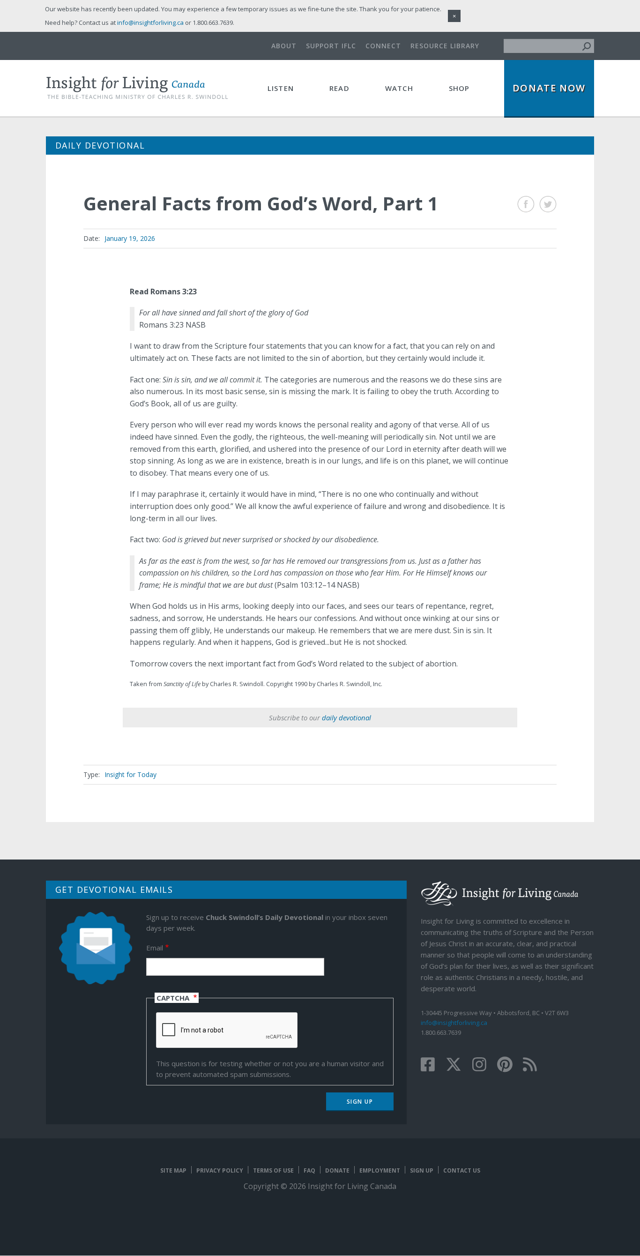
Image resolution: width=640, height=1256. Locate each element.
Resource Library (444, 45)
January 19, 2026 (129, 238)
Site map (173, 1170)
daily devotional (346, 717)
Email (154, 947)
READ (339, 88)
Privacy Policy (219, 1170)
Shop (459, 88)
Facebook (526, 204)
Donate (337, 1170)
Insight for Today (130, 774)
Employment (379, 1170)
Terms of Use (273, 1170)
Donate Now (549, 88)
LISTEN (281, 88)
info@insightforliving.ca (454, 1022)
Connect (383, 45)
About (284, 45)
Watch (399, 88)
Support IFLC (331, 45)
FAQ (309, 1170)
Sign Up (421, 1170)
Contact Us (461, 1170)
